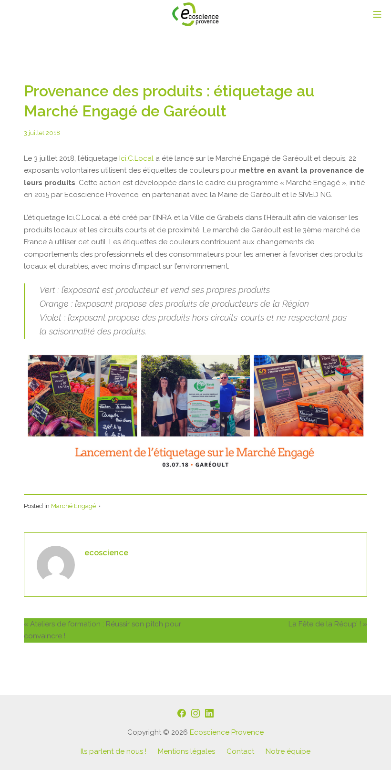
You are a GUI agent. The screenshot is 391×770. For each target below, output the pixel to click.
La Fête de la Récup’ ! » (327, 624)
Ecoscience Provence (227, 732)
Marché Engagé (73, 506)
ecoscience (106, 552)
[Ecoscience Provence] (195, 14)
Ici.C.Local (136, 158)
